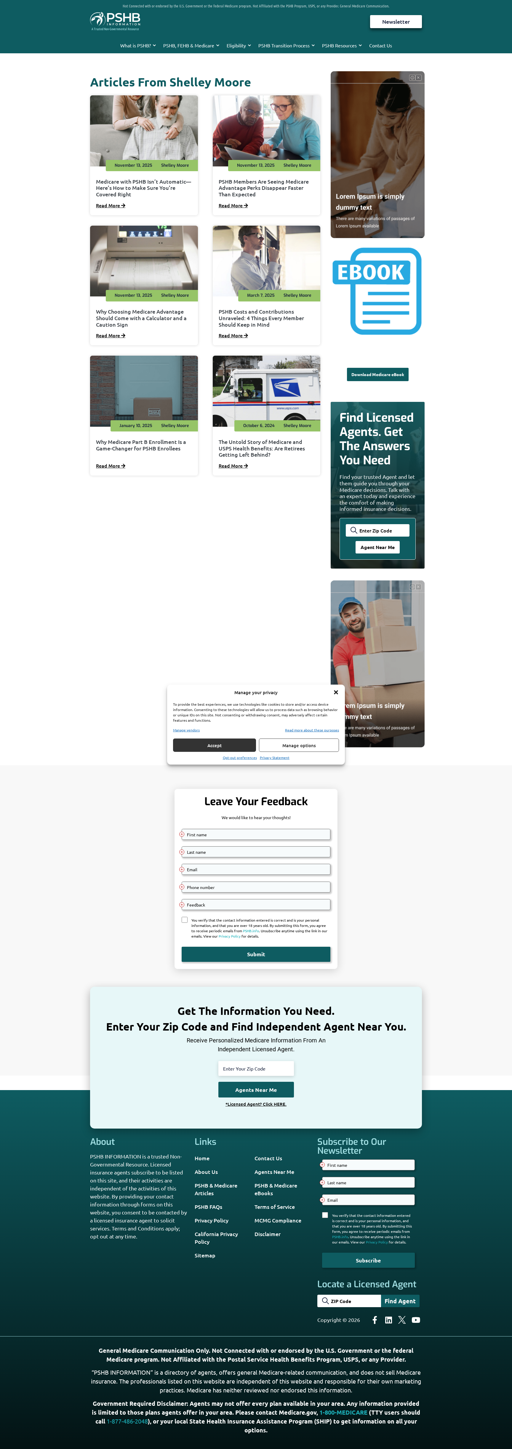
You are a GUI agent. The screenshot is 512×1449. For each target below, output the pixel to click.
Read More (108, 205)
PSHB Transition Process (284, 45)
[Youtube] (416, 1320)
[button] (336, 692)
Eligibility (236, 45)
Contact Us (380, 45)
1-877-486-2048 (127, 1421)
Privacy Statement (274, 757)
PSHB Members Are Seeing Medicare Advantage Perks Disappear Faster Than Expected (264, 188)
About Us (206, 1171)
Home (202, 1158)
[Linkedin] (388, 1320)
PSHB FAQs (208, 1206)
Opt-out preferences (240, 757)
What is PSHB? (135, 45)
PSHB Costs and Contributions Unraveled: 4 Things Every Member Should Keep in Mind (261, 318)
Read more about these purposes (312, 730)
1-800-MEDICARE (343, 1412)
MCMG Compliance (278, 1220)
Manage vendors (186, 730)
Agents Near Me (274, 1171)
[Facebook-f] (375, 1320)
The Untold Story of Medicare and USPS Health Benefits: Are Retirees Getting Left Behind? (262, 448)
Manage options (299, 745)
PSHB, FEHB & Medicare (188, 45)
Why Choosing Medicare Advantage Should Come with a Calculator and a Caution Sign (141, 318)
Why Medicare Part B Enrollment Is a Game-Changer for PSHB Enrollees (141, 445)
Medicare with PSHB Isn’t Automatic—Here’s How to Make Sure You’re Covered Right (143, 188)
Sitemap (205, 1255)
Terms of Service (275, 1206)
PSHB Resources (339, 45)
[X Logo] (402, 1320)
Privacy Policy (211, 1220)
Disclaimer (268, 1233)
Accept (214, 745)
